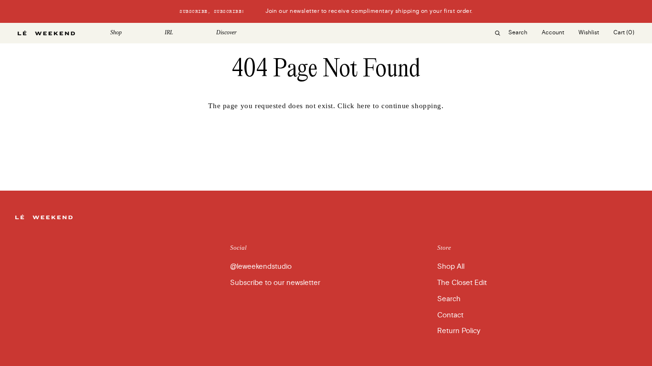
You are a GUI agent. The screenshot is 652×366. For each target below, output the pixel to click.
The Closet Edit (462, 282)
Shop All (450, 266)
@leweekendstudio (261, 266)
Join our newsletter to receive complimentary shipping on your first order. (325, 11)
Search (449, 299)
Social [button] (238, 247)
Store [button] (444, 247)
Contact (450, 315)
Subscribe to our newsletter (275, 282)
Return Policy (458, 330)
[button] (130, 33)
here (364, 106)
